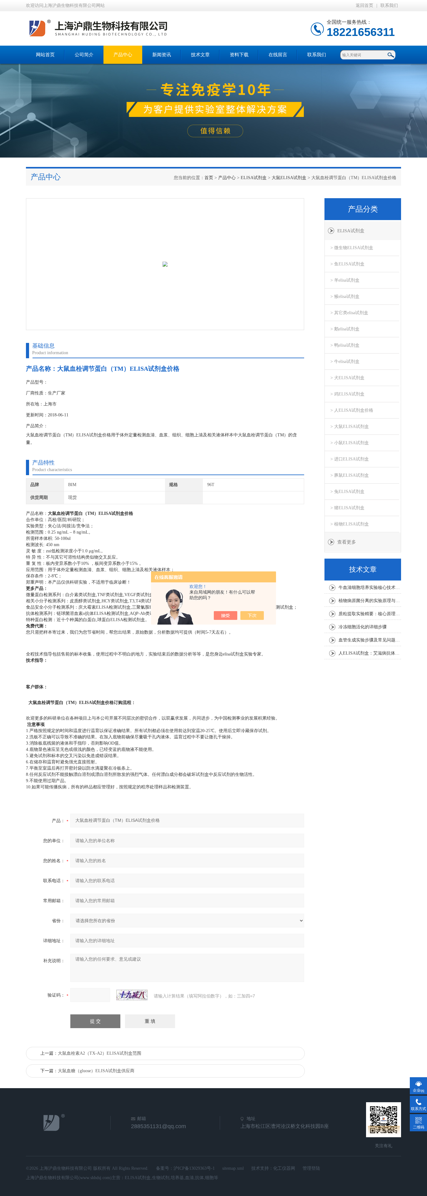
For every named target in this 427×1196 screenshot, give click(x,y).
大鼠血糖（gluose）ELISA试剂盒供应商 (96, 1070)
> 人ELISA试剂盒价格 (351, 410)
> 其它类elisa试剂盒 (349, 312)
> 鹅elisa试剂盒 (344, 329)
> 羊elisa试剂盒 (344, 280)
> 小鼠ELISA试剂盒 (349, 442)
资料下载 (239, 54)
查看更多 (346, 542)
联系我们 (389, 5)
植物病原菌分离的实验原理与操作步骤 (370, 600)
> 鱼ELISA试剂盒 (347, 264)
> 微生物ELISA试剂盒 (351, 247)
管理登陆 (311, 1168)
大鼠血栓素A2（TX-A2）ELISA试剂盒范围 (99, 1053)
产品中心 (122, 54)
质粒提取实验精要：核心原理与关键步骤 (370, 613)
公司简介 (84, 54)
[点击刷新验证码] (132, 995)
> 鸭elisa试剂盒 (344, 345)
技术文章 (200, 54)
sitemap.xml (233, 1168)
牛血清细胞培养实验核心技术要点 (370, 587)
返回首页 (364, 5)
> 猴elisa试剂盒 (344, 296)
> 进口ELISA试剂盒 (349, 459)
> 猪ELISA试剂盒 (347, 507)
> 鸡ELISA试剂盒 (347, 394)
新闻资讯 (161, 54)
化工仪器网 (284, 1168)
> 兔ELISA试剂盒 (347, 491)
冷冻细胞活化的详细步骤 (363, 627)
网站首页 (45, 54)
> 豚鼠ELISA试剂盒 (349, 475)
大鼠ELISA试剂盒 (289, 177)
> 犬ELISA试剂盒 (347, 377)
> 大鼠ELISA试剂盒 (349, 426)
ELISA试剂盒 (254, 177)
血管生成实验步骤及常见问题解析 (370, 640)
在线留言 (278, 54)
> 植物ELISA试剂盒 (349, 524)
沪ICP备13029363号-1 (194, 1168)
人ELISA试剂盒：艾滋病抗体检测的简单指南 (370, 653)
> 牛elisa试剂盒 (344, 361)
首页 (208, 177)
